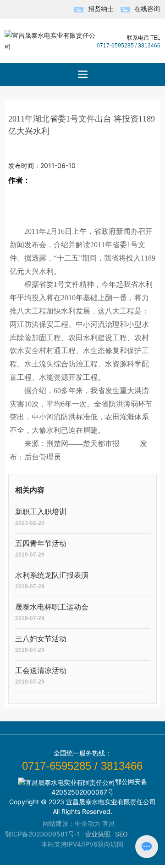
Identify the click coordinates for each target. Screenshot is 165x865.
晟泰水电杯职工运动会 (51, 607)
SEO (121, 834)
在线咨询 (147, 8)
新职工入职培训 (40, 512)
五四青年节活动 (40, 543)
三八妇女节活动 (40, 639)
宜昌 (108, 823)
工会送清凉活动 (40, 670)
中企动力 (87, 823)
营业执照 (97, 834)
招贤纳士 (101, 8)
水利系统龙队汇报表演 (51, 575)
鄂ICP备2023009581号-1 (42, 834)
